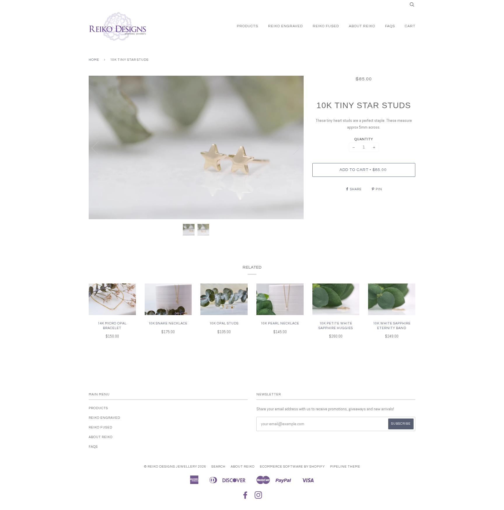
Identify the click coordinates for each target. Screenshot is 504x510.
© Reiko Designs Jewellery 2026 (175, 466)
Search (218, 466)
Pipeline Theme (345, 466)
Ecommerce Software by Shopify (292, 466)
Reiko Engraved (285, 26)
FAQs (390, 26)
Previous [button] (98, 147)
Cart (410, 26)
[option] (196, 147)
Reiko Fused (326, 26)
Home (94, 59)
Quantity (363, 139)
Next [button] (293, 147)
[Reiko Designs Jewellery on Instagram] (258, 497)
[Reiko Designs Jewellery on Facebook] (245, 497)
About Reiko (362, 26)
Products (247, 26)
